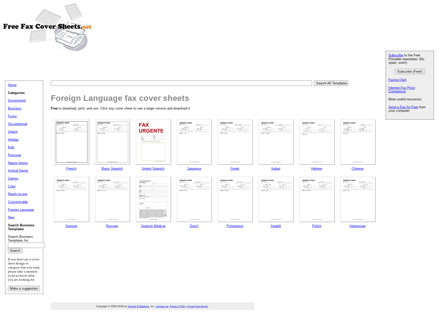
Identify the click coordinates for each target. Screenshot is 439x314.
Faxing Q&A (397, 80)
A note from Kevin (197, 306)
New (11, 217)
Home (12, 85)
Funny (12, 116)
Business (15, 108)
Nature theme (18, 163)
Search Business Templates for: (20, 238)
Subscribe (395, 55)
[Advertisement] (97, 65)
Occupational (17, 124)
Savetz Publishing (138, 306)
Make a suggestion (24, 288)
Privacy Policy (178, 306)
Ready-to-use (17, 194)
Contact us (162, 306)
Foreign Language (21, 210)
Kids (11, 147)
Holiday (13, 140)
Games (13, 178)
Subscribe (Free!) (409, 71)
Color (11, 186)
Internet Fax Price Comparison (401, 89)
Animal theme (18, 170)
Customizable (18, 202)
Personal (14, 155)
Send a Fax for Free (403, 107)
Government (17, 100)
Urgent (13, 132)
